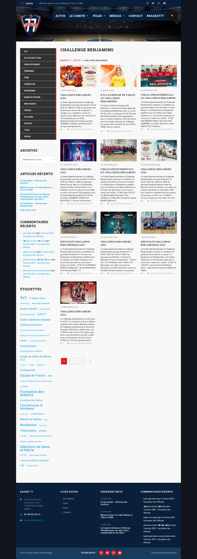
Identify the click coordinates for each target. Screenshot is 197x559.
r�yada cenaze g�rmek (34, 241)
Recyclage (23, 436)
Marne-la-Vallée (30, 419)
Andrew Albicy (24, 303)
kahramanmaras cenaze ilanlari (36, 270)
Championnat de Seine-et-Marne (32, 330)
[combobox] (38, 159)
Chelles (23, 340)
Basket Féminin (28, 308)
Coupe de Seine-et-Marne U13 (35, 358)
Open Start (43, 425)
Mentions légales (46, 553)
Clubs (65, 503)
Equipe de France (32, 375)
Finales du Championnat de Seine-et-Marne (36, 381)
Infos (29, 3)
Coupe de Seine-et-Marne (31, 351)
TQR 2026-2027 (28, 210)
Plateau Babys (28, 430)
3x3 (23, 297)
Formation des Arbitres (32, 393)
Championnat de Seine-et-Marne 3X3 (34, 335)
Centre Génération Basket (35, 319)
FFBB (50, 376)
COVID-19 (23, 365)
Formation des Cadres (31, 400)
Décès (31, 365)
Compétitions (68, 499)
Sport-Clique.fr (171, 553)
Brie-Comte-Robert (27, 314)
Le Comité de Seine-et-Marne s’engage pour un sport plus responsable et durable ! (35, 196)
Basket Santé (45, 309)
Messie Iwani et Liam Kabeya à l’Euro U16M (36, 188)
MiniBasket (28, 425)
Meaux (46, 420)
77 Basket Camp (37, 298)
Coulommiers (28, 346)
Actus (60, 16)
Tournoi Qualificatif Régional (34, 460)
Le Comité (77, 16)
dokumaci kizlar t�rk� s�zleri (37, 259)
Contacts (67, 512)
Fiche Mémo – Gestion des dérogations (33, 204)
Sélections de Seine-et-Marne (35, 448)
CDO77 (42, 314)
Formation (24, 387)
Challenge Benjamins (80, 129)
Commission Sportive (38, 341)
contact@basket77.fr (34, 520)
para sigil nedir (29, 233)
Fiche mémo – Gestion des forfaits (33, 181)
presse (43, 430)
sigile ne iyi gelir (29, 252)
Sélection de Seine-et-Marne (31, 441)
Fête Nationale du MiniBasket (31, 407)
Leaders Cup (24, 414)
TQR (22, 465)
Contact (136, 16)
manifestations (37, 414)
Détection (40, 365)
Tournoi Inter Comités (38, 455)
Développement (27, 370)
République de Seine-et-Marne (40, 436)
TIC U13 (23, 455)
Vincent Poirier (32, 466)
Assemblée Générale (41, 303)
